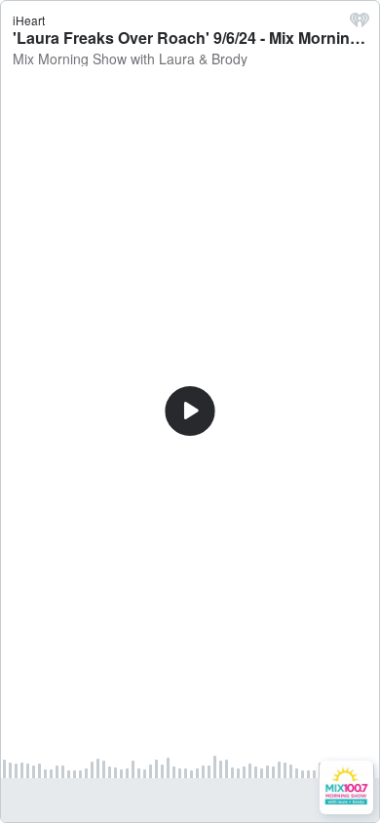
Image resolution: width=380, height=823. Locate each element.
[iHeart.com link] (359, 24)
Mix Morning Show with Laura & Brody (130, 58)
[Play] (190, 411)
